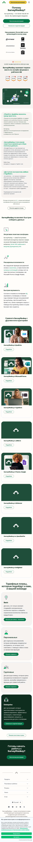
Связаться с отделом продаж (16, 26)
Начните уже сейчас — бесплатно (15, 619)
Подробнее (9, 349)
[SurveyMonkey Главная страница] (4, 2)
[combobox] (16, 802)
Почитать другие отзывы (17, 208)
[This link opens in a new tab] (9, 806)
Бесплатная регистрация (18, 2)
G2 (16, 200)
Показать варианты (11, 654)
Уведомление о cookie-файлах (21, 829)
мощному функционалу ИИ (12, 246)
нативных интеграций (10, 270)
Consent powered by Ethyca (24, 839)
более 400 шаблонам (17, 244)
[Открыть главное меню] (29, 2)
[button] (16, 779)
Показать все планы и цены (16, 735)
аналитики (13, 268)
